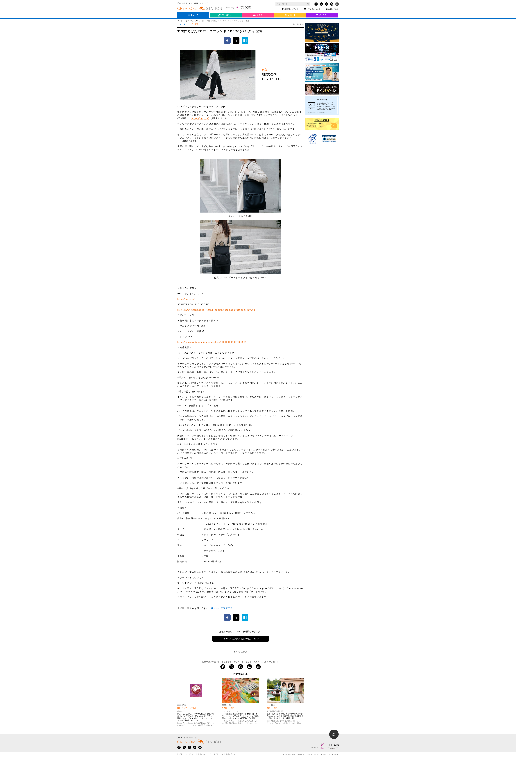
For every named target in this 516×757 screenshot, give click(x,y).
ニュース (181, 24)
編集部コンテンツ (291, 9)
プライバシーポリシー (187, 754)
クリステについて (313, 9)
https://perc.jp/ (200, 118)
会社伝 (214, 21)
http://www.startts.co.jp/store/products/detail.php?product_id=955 (216, 310)
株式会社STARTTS (221, 608)
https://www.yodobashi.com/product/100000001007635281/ (212, 342)
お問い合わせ (333, 9)
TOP (334, 735)
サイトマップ (218, 754)
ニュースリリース (197, 21)
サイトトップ (182, 21)
